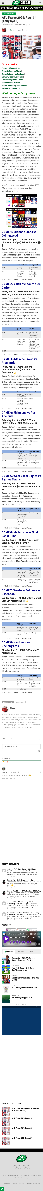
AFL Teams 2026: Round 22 (22, 1128)
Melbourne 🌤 (30, 423)
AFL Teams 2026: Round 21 (22, 1138)
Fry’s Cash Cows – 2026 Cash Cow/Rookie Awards (21, 870)
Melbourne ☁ (30, 294)
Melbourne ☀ (23, 543)
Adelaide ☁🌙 (9, 372)
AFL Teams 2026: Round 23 (22, 1118)
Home (4, 1175)
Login (39, 739)
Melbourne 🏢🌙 (19, 601)
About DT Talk (36, 1175)
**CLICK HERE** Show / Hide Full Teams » (18, 279)
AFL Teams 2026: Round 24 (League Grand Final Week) (25, 1109)
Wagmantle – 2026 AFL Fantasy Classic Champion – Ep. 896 (23, 959)
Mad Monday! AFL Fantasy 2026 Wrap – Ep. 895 (22, 903)
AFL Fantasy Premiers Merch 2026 (24, 988)
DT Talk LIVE (25, 1175)
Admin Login (25, 1178)
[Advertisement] (17, 830)
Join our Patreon (13, 1175)
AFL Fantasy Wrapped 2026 (22, 998)
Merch (17, 1178)
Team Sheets (20, 702)
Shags (12, 30)
